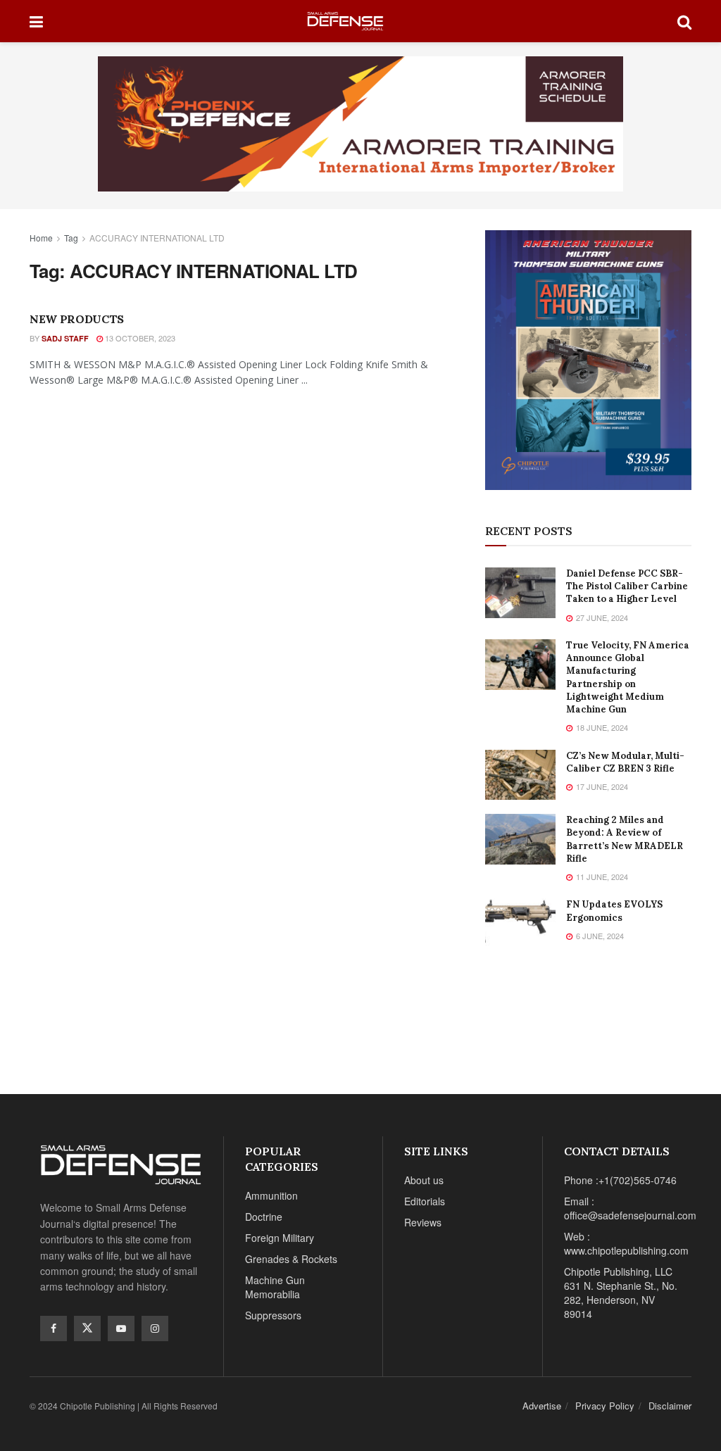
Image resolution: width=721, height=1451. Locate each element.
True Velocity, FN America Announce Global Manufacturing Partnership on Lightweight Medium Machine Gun (627, 677)
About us (424, 1180)
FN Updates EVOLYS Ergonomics (614, 910)
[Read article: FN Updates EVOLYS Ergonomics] (520, 923)
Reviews (422, 1222)
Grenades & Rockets (291, 1259)
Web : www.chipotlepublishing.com (626, 1243)
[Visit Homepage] (360, 21)
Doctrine (263, 1217)
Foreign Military (279, 1238)
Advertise (541, 1405)
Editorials (424, 1201)
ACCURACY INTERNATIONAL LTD (157, 238)
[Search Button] (684, 21)
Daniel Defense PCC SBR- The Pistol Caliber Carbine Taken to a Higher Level (627, 586)
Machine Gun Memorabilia (275, 1287)
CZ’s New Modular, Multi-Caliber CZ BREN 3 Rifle (625, 762)
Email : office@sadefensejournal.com (630, 1208)
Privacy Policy (604, 1405)
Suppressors (273, 1315)
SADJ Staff (65, 338)
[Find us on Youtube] (121, 1328)
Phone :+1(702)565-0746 (620, 1180)
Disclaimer (669, 1405)
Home (41, 238)
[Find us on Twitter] (87, 1328)
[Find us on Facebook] (53, 1328)
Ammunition (271, 1195)
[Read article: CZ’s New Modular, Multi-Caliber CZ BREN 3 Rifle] (520, 775)
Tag (71, 238)
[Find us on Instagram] (155, 1328)
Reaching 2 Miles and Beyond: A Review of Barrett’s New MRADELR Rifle (624, 839)
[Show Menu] (36, 21)
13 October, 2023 (139, 338)
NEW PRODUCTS (77, 319)
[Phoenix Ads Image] (360, 122)
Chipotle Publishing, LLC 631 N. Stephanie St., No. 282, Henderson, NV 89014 (620, 1292)
